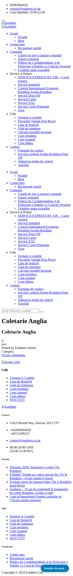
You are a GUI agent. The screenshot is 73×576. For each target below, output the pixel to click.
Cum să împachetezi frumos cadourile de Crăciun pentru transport (36, 498)
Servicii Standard (29, 84)
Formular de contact (30, 150)
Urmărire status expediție (34, 70)
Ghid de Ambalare (21, 385)
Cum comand (26, 139)
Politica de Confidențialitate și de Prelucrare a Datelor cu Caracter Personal (44, 64)
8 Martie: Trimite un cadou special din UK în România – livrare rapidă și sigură (38, 476)
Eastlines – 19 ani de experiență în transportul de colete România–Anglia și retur (39, 491)
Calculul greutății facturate (35, 132)
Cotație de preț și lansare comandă (39, 55)
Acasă (14, 33)
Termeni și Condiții (22, 378)
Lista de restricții (28, 125)
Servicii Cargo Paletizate (33, 106)
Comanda (16, 51)
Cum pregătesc (27, 136)
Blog (21, 40)
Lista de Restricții (21, 381)
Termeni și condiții (30, 117)
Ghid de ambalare (29, 128)
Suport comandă (28, 59)
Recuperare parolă (29, 48)
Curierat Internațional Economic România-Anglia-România (38, 90)
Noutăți (22, 37)
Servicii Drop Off (29, 95)
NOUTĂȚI (17, 400)
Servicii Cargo (27, 99)
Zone (21, 110)
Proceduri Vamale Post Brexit (37, 121)
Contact (15, 146)
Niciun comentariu (13, 355)
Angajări (23, 165)
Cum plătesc (26, 143)
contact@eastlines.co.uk (25, 440)
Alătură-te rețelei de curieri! (35, 161)
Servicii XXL (26, 103)
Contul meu (17, 44)
